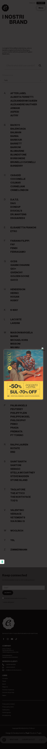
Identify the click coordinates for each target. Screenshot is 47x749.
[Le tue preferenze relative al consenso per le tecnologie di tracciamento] (2, 562)
